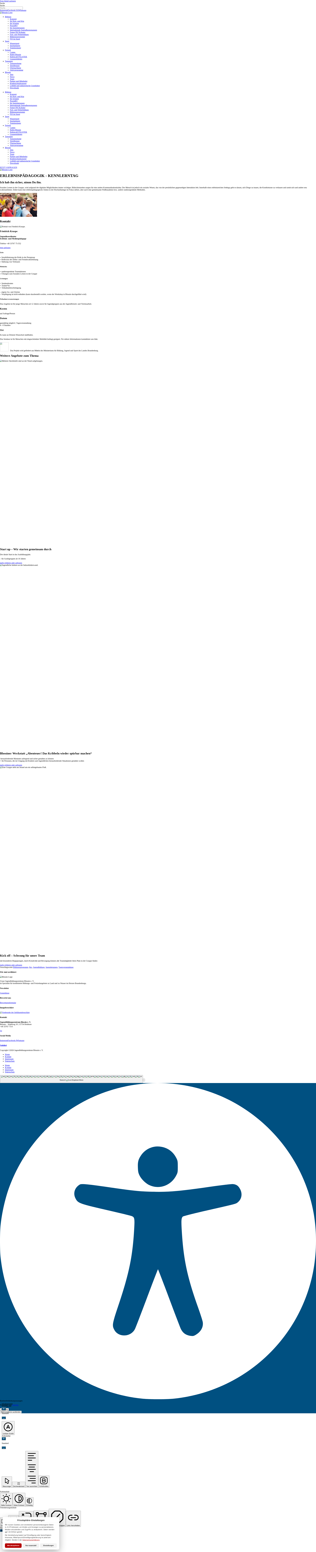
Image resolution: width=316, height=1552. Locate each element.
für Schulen (14, 23)
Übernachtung (15, 68)
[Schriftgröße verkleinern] (4, 1418)
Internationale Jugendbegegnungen (23, 30)
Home (7, 1054)
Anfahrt (3, 1045)
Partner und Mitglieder (18, 81)
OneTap (15, 1405)
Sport (7, 41)
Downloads (14, 88)
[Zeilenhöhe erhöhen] (4, 1438)
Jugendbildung (39, 967)
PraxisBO (14, 26)
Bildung (8, 17)
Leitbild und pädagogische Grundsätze (25, 86)
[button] (144, 1080)
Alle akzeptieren (13, 1545)
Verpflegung (15, 66)
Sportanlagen (15, 46)
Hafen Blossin (15, 54)
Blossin (8, 72)
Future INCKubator (17, 32)
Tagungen (9, 61)
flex (30, 967)
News (12, 77)
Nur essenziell (30, 1545)
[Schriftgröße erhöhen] (4, 1408)
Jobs (11, 74)
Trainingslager (15, 48)
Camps (12, 52)
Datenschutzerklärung (31, 1540)
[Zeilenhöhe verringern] (4, 1447)
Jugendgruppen (52, 967)
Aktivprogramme (16, 70)
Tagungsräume (15, 63)
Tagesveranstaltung (66, 967)
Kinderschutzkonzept (18, 83)
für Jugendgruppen (17, 28)
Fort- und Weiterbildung (19, 34)
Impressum (9, 1059)
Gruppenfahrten (16, 59)
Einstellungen (48, 1545)
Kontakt (8, 1057)
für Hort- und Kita (17, 21)
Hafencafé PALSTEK (18, 57)
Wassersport (14, 43)
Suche (2, 3)
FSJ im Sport (15, 39)
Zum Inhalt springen (8, 1)
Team (12, 79)
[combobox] (71, 1079)
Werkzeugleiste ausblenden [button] (11, 1412)
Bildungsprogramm (17, 37)
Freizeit (8, 50)
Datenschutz (10, 1061)
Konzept (13, 19)
